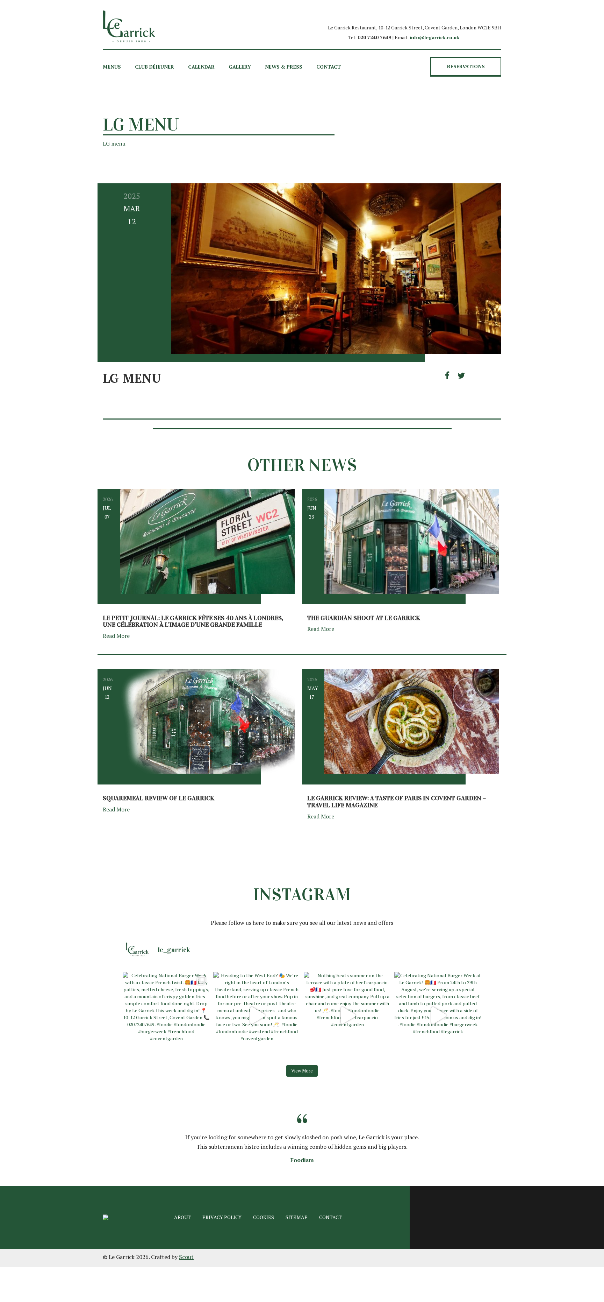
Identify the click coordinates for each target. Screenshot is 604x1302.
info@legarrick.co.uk (434, 37)
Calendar (201, 66)
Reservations (466, 66)
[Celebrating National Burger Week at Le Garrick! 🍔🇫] (437, 1015)
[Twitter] (461, 375)
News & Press (283, 66)
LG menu (114, 143)
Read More (117, 636)
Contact (328, 66)
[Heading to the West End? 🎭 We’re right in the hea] (256, 1015)
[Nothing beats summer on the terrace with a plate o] (347, 1015)
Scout (186, 1257)
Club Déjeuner (154, 66)
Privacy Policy (222, 1217)
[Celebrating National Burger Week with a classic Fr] (166, 1015)
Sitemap (297, 1217)
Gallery (240, 66)
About (182, 1217)
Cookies (263, 1217)
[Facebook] (449, 375)
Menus (112, 66)
